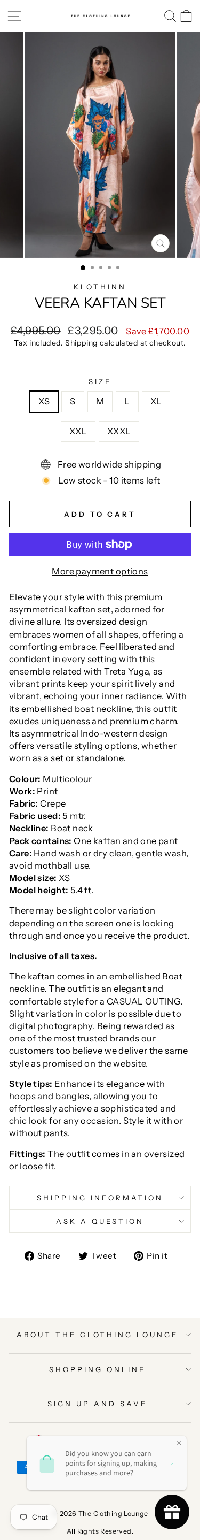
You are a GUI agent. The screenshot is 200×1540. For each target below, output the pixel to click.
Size (100, 381)
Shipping (81, 343)
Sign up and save (97, 1403)
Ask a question (100, 1221)
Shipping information (100, 1197)
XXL (78, 431)
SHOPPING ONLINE (97, 1369)
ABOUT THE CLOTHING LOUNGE (97, 1334)
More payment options (100, 571)
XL (156, 401)
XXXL (119, 431)
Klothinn (100, 286)
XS (44, 401)
